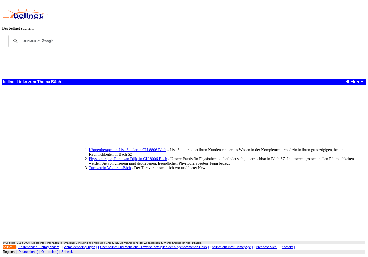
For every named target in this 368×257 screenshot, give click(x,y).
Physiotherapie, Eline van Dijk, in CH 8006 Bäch (128, 159)
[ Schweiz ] (67, 252)
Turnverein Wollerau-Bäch (110, 168)
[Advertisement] (166, 14)
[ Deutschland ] (27, 252)
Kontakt (287, 247)
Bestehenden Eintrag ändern (38, 247)
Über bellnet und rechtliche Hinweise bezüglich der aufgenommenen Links (153, 247)
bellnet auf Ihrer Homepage (231, 247)
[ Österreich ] (48, 252)
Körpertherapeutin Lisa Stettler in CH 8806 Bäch (127, 150)
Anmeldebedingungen (79, 247)
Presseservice (266, 247)
